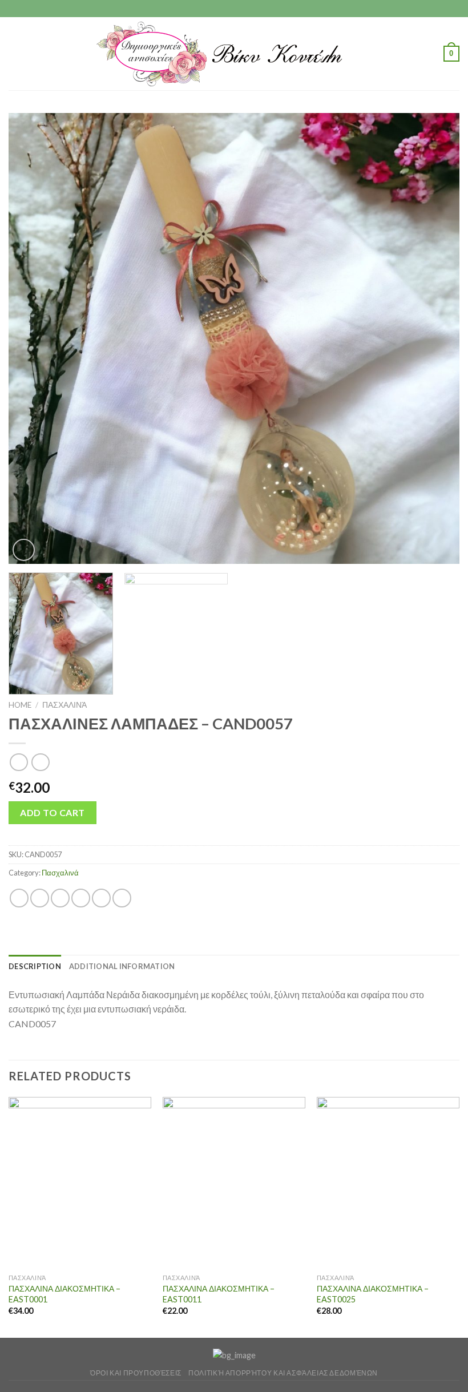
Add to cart (52, 812)
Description (35, 966)
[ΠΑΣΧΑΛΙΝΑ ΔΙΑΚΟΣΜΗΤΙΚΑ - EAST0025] (388, 1182)
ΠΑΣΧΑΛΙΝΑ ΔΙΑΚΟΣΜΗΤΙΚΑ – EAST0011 (219, 1294)
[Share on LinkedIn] (121, 898)
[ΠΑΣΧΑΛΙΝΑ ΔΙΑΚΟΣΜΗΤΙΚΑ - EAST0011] (234, 1182)
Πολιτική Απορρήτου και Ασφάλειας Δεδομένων (283, 1373)
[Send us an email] (244, 9)
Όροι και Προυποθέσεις (135, 1373)
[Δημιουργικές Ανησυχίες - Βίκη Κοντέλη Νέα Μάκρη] (234, 53)
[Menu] (15, 53)
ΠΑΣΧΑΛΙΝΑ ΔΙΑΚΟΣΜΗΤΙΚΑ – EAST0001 (64, 1294)
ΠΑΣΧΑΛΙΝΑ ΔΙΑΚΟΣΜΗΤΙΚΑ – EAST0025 (373, 1294)
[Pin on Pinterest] (101, 898)
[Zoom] (24, 550)
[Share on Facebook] (39, 898)
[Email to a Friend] (80, 898)
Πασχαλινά (64, 704)
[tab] (35, 966)
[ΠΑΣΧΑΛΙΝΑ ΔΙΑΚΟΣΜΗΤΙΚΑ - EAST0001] (80, 1182)
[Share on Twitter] (60, 898)
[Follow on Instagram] (234, 9)
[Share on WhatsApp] (19, 898)
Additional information (122, 966)
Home (20, 704)
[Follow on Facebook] (223, 9)
